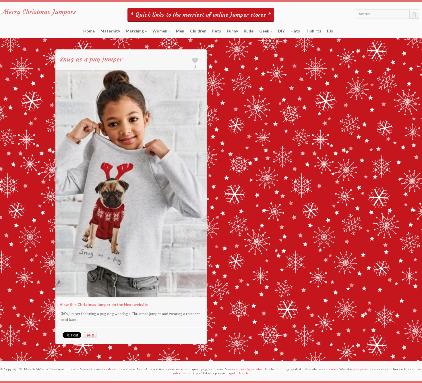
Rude (248, 31)
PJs (330, 31)
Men (180, 31)
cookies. (332, 369)
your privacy (362, 369)
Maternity (110, 31)
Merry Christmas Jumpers (39, 12)
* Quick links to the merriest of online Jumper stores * (200, 14)
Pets (216, 31)
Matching (136, 31)
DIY (281, 31)
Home (89, 31)
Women (161, 31)
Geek (265, 31)
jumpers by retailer (247, 369)
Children (198, 31)
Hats (295, 31)
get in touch (239, 373)
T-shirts (313, 31)
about (111, 369)
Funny (232, 31)
